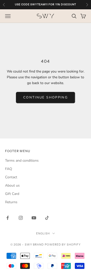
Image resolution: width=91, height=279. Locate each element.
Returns (11, 202)
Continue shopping (45, 97)
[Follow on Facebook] (7, 217)
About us (12, 185)
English (43, 233)
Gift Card (12, 193)
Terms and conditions (22, 160)
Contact (11, 177)
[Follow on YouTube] (33, 217)
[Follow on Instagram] (20, 217)
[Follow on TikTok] (47, 217)
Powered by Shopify (63, 244)
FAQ (8, 168)
